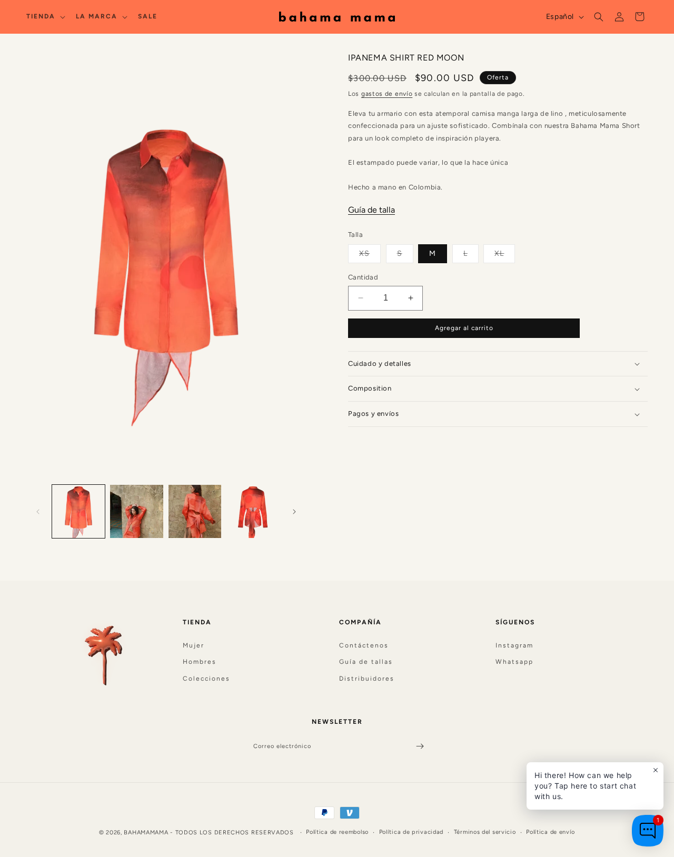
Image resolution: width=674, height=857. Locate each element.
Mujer (193, 645)
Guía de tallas (366, 661)
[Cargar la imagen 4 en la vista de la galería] (252, 511)
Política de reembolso (337, 832)
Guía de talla (371, 210)
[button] (45, 16)
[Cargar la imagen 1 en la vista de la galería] (78, 511)
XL (504, 255)
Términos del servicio (485, 832)
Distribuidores (366, 678)
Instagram (514, 645)
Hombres (199, 661)
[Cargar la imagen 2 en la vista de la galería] (136, 511)
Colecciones (206, 678)
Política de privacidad (411, 832)
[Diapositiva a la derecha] (294, 511)
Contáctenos (364, 645)
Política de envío (550, 832)
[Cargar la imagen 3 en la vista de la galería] (194, 511)
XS (370, 255)
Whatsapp (514, 661)
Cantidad (363, 277)
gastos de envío (387, 93)
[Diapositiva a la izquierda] (37, 511)
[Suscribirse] (419, 746)
